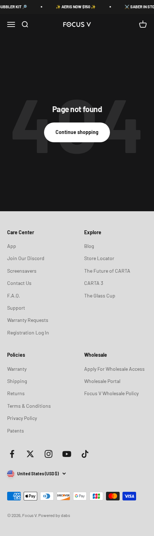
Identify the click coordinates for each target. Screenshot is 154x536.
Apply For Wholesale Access (114, 369)
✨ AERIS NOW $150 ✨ (74, 6)
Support (16, 308)
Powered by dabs (54, 515)
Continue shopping (77, 132)
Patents (15, 431)
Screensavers (22, 271)
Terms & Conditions (29, 406)
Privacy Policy (22, 418)
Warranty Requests (27, 320)
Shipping (17, 381)
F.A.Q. (13, 295)
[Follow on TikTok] (85, 454)
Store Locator (99, 258)
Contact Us (19, 283)
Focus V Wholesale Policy (111, 393)
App (11, 246)
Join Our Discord (25, 258)
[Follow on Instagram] (48, 454)
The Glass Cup (99, 295)
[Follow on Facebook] (12, 454)
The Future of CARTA (107, 271)
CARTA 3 (93, 283)
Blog (89, 246)
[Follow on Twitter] (30, 454)
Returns (16, 393)
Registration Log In (28, 332)
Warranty (17, 369)
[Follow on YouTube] (67, 454)
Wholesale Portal (102, 381)
